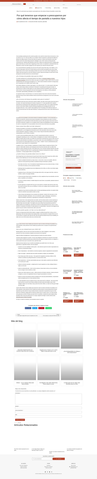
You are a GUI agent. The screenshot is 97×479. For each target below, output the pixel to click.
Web (16, 414)
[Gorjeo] (45, 471)
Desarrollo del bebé (33, 21)
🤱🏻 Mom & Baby (57, 7)
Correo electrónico (19, 410)
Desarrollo (40, 21)
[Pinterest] (49, 471)
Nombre (17, 406)
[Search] (24, 4)
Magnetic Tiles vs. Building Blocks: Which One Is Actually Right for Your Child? (77, 202)
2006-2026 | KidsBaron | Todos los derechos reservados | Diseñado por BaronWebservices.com (48, 473)
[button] (28, 308)
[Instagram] (51, 471)
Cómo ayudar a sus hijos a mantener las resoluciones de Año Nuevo (77, 126)
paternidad (44, 21)
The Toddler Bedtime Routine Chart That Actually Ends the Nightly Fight (77, 212)
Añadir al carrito (67, 255)
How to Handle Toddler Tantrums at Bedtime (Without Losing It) (77, 191)
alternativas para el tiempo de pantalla (24, 297)
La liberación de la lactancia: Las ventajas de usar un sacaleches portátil (77, 104)
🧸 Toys (30, 7)
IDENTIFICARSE (79, 4)
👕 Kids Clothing (48, 7)
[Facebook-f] (47, 471)
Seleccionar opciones (77, 255)
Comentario (17, 393)
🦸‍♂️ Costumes (65, 7)
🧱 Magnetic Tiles (38, 7)
